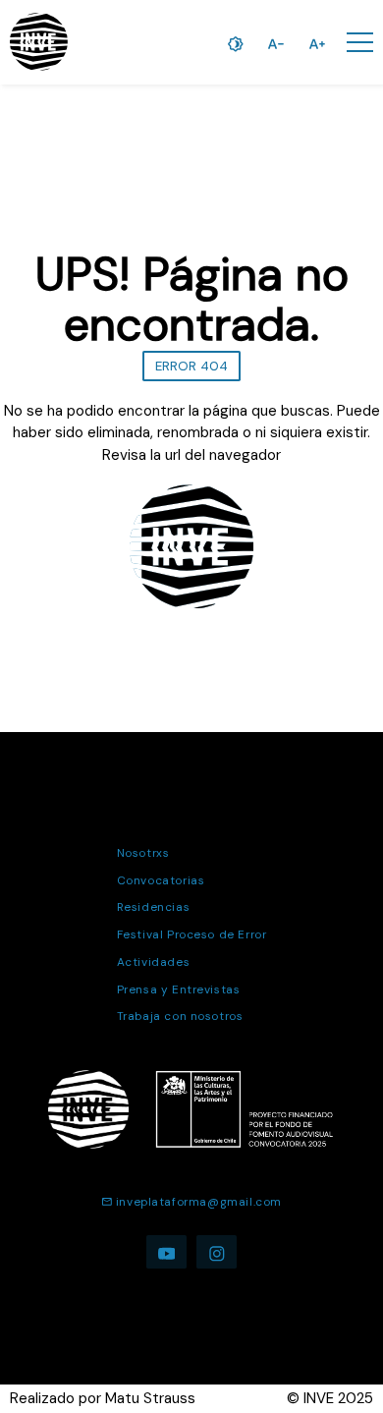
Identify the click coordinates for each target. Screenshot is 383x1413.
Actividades (153, 962)
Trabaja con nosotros (180, 1016)
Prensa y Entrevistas (179, 989)
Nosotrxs (143, 853)
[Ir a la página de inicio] (39, 42)
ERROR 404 (191, 366)
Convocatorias (161, 880)
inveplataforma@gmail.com (199, 1202)
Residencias (153, 907)
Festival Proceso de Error (192, 934)
